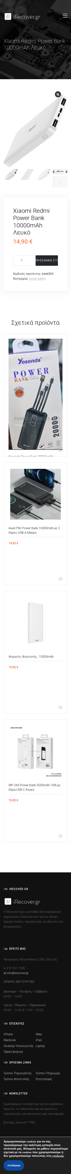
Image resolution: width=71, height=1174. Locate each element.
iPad (39, 1040)
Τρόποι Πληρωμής (48, 1073)
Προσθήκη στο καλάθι (47, 260)
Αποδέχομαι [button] (13, 1165)
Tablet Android (13, 1052)
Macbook (10, 1040)
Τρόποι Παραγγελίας (18, 1073)
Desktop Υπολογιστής (19, 1046)
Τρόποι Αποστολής (17, 1079)
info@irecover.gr (18, 973)
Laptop (40, 1046)
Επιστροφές (44, 1079)
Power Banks (37, 278)
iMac (39, 1034)
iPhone (8, 1034)
